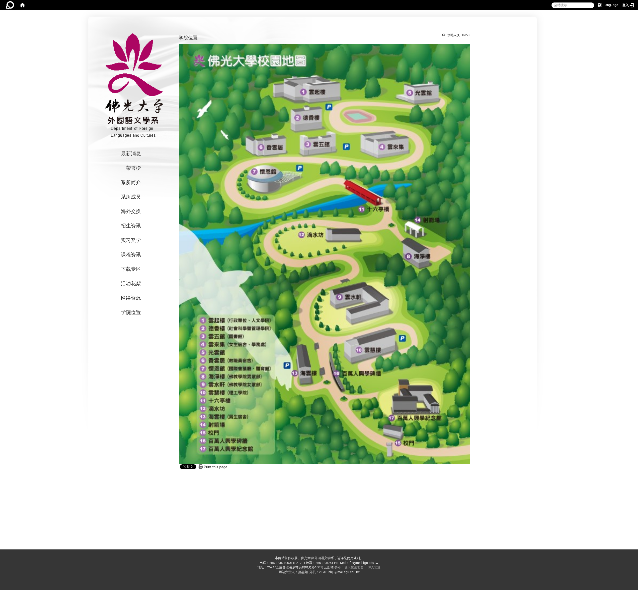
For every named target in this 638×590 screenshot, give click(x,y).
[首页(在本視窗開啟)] (22, 5)
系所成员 (131, 197)
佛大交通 (374, 567)
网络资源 (131, 298)
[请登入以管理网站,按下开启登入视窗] (10, 5)
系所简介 (131, 182)
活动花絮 (131, 283)
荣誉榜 (133, 168)
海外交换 (131, 211)
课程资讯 (131, 255)
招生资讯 (131, 226)
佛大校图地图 (354, 567)
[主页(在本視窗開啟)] (133, 85)
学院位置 (131, 312)
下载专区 (131, 269)
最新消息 (131, 154)
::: (502, 17)
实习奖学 (131, 240)
